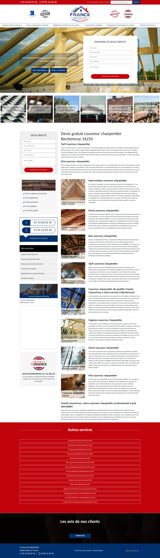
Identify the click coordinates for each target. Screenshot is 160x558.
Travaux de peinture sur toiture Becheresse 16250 (80, 498)
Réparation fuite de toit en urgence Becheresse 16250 (80, 489)
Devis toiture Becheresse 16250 (80, 484)
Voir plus (80, 536)
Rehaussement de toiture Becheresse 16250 (80, 476)
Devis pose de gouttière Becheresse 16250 (80, 454)
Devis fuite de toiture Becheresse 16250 (80, 445)
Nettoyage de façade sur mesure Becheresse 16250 (80, 493)
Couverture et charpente (93, 25)
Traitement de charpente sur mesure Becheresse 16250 (80, 502)
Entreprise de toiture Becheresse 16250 (80, 441)
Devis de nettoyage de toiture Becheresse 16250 (80, 467)
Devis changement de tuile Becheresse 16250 (80, 471)
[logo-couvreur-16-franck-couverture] (80, 14)
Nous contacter (58, 70)
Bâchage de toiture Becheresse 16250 (80, 450)
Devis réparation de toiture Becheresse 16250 (80, 463)
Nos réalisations (40, 70)
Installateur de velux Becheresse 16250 (80, 480)
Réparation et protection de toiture (66, 25)
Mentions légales (98, 550)
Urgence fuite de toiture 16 (12, 25)
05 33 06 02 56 (29, 2)
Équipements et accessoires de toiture (120, 25)
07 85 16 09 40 (49, 2)
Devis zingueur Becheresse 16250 (80, 458)
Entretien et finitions (147, 25)
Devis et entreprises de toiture (37, 25)
